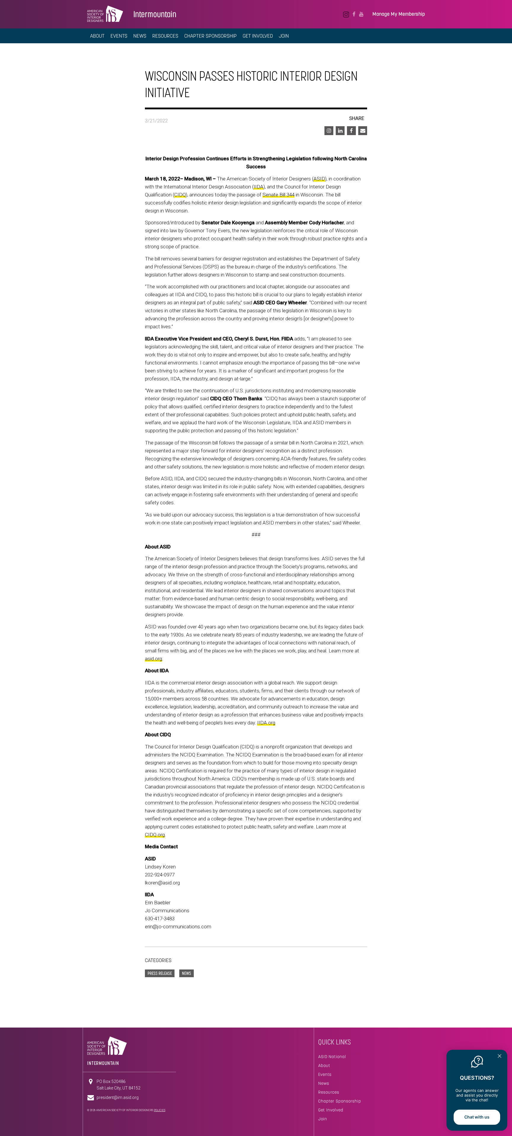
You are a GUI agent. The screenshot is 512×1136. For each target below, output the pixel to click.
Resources (328, 1092)
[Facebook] (354, 14)
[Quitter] (499, 1056)
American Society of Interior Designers (105, 13)
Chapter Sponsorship (339, 1101)
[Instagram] (346, 14)
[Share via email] (362, 130)
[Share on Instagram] (328, 130)
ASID (319, 179)
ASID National (332, 1056)
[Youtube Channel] (361, 14)
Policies (159, 1110)
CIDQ (180, 195)
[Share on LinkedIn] (340, 130)
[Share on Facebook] (351, 130)
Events (119, 36)
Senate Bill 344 (279, 195)
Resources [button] (165, 36)
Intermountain (154, 14)
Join (284, 36)
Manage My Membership (398, 14)
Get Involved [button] (258, 36)
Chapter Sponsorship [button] (210, 36)
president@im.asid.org (118, 1097)
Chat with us (476, 1116)
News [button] (139, 36)
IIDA (258, 187)
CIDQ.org (155, 835)
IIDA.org (266, 723)
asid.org (153, 659)
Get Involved (330, 1110)
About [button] (97, 36)
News (323, 1083)
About (324, 1065)
